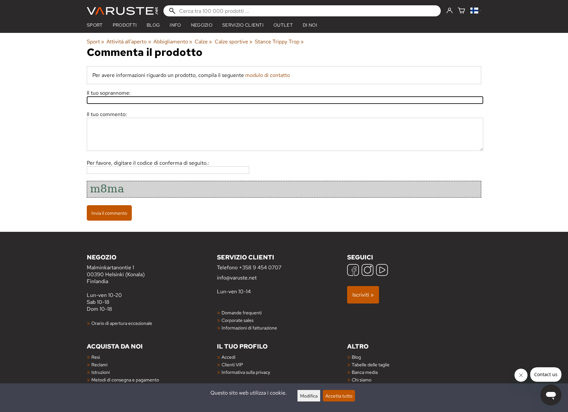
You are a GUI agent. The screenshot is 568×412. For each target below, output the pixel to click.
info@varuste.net (237, 277)
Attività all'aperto (128, 41)
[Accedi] (449, 11)
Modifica (309, 396)
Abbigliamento (173, 41)
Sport (95, 25)
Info (175, 25)
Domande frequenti (242, 312)
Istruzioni (100, 372)
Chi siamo (361, 379)
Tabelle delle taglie (371, 364)
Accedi (228, 357)
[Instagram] (367, 271)
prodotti (125, 25)
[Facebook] (353, 271)
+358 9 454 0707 (260, 267)
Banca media (365, 372)
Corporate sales (237, 320)
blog (153, 25)
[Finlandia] (475, 11)
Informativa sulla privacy (246, 372)
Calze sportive (233, 41)
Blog (356, 357)
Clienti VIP (232, 364)
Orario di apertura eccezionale (121, 323)
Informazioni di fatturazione (249, 328)
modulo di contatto (267, 75)
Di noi (310, 25)
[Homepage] (122, 11)
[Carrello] (461, 11)
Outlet (283, 25)
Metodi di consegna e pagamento (125, 379)
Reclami (99, 364)
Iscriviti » (363, 294)
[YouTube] (382, 271)
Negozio (201, 25)
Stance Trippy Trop (279, 41)
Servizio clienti (243, 25)
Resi (95, 357)
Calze (203, 41)
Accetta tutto (338, 396)
